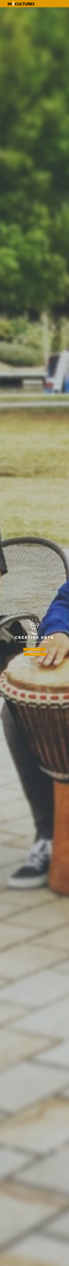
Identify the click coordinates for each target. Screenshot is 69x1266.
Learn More (34, 649)
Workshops (35, 654)
